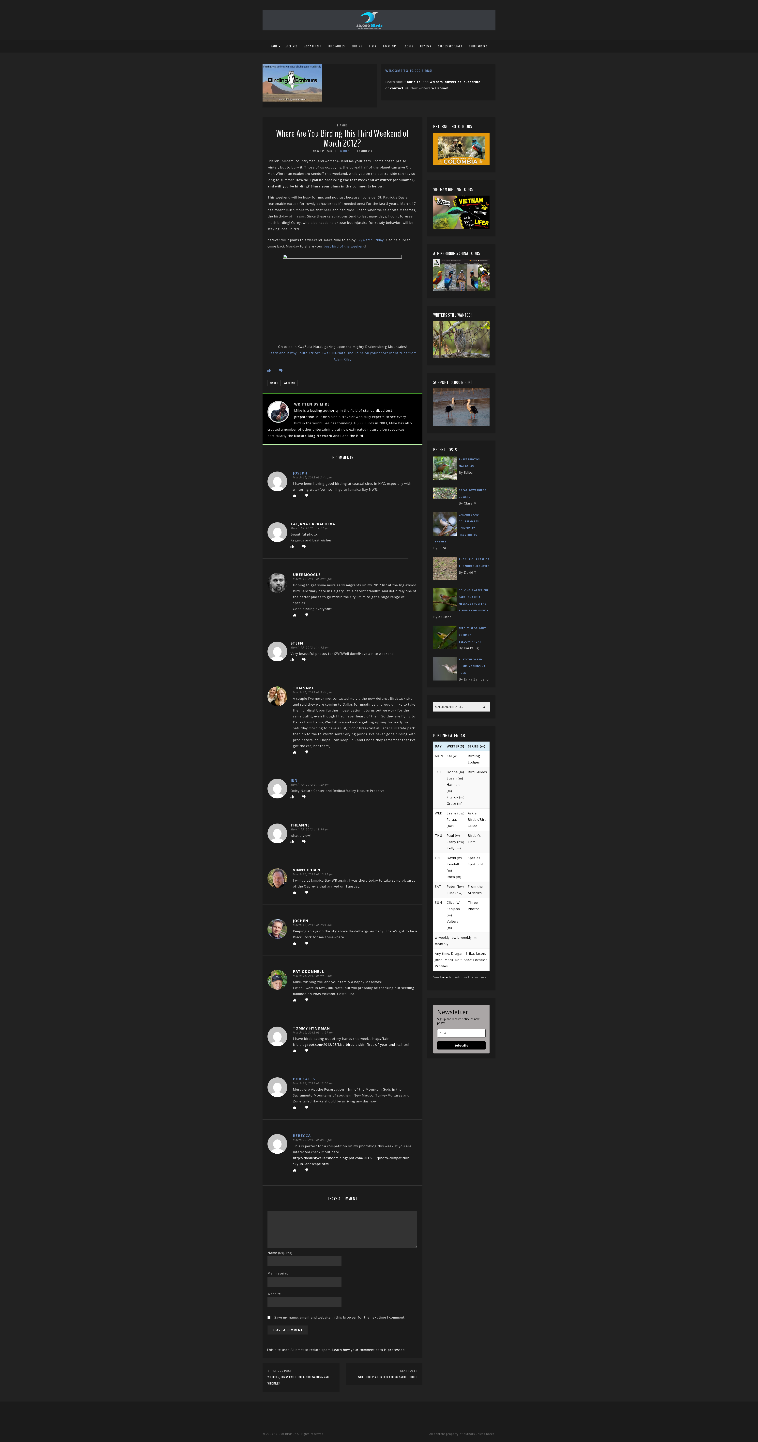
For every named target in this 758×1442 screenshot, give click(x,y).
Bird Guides (336, 46)
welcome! (440, 88)
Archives (291, 46)
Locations (390, 46)
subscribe (472, 82)
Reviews (425, 46)
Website (274, 1294)
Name (279, 1253)
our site (414, 82)
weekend (290, 383)
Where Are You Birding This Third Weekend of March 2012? (342, 138)
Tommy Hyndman (311, 1028)
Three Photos (478, 46)
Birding (357, 46)
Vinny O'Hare (307, 870)
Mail (278, 1273)
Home (274, 46)
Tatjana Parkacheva (313, 523)
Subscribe (461, 1045)
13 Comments (364, 151)
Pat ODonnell (308, 971)
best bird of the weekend (344, 246)
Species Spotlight (450, 46)
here (444, 977)
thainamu (304, 688)
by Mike (344, 151)
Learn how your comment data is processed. (368, 1350)
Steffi (297, 643)
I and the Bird (351, 436)
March (274, 383)
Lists (372, 46)
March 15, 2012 (323, 151)
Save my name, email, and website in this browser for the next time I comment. (339, 1317)
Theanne (300, 825)
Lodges (408, 46)
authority (331, 410)
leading (316, 410)
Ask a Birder (313, 46)
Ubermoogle (307, 574)
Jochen (300, 920)
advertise (453, 82)
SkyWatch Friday (370, 240)
